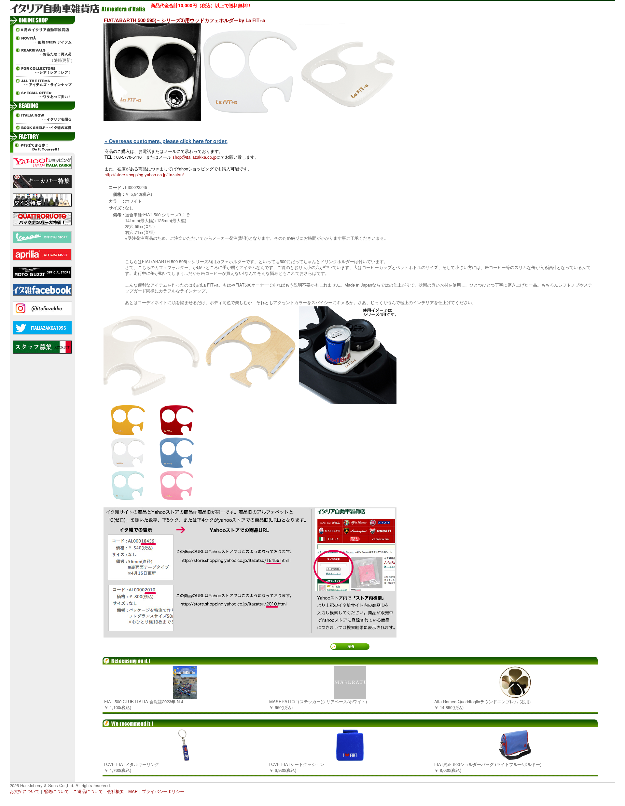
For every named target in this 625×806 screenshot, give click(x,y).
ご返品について (88, 791)
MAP (133, 791)
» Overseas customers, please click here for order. (166, 141)
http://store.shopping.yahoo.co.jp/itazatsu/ (144, 174)
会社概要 (115, 791)
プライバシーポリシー (163, 791)
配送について (56, 791)
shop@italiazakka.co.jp (194, 157)
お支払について (24, 791)
